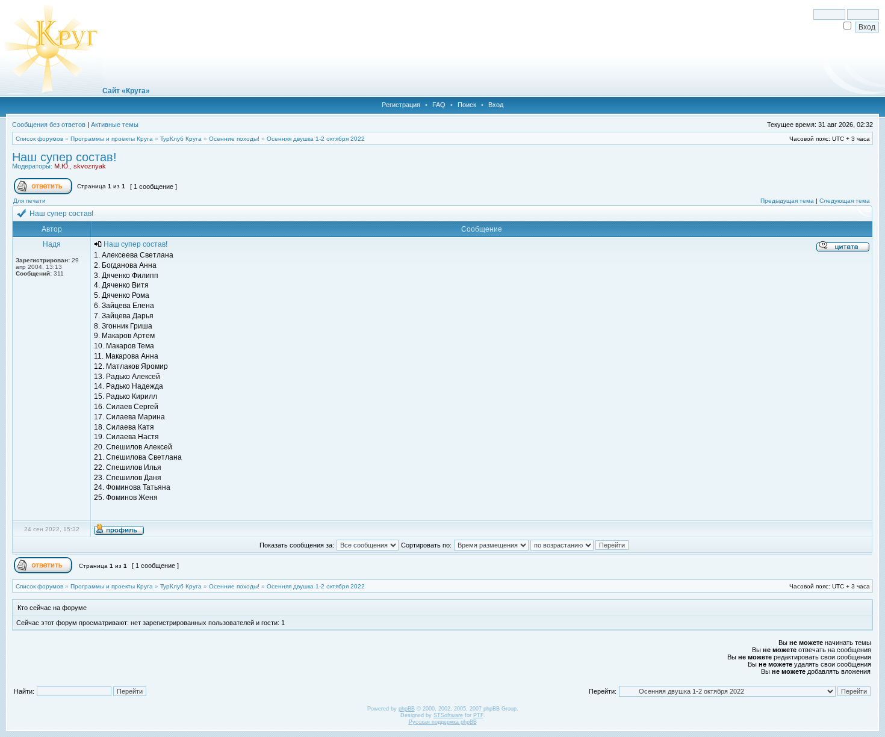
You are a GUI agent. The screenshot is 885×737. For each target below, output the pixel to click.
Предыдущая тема (787, 200)
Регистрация (401, 104)
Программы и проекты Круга (111, 138)
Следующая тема (844, 200)
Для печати (29, 200)
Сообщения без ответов (48, 124)
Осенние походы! (234, 138)
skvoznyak (89, 166)
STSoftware (448, 715)
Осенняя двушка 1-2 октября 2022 (316, 138)
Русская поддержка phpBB (443, 722)
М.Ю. (62, 166)
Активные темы (114, 124)
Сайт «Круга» (126, 91)
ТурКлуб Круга (181, 138)
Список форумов (39, 138)
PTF (478, 715)
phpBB (407, 709)
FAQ (439, 104)
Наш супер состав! (64, 157)
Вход (495, 104)
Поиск (467, 104)
